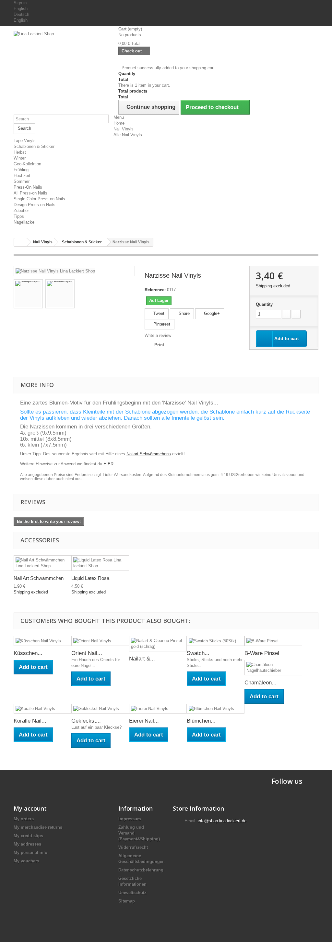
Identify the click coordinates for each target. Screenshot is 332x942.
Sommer (22, 181)
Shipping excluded (273, 285)
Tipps (19, 216)
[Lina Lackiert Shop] (61, 65)
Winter (20, 158)
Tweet (158, 313)
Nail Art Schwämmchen (39, 578)
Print (159, 344)
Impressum (129, 818)
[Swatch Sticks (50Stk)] (215, 641)
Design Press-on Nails (34, 204)
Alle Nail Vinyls (127, 134)
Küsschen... (28, 653)
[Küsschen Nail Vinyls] (42, 641)
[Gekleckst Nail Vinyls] (100, 709)
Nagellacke (24, 222)
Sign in (20, 2)
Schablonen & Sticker (34, 146)
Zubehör (21, 210)
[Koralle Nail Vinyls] (42, 709)
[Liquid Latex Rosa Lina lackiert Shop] (100, 563)
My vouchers (26, 861)
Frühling (21, 169)
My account (30, 808)
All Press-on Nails (30, 193)
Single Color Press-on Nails (39, 198)
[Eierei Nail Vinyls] (158, 709)
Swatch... (198, 653)
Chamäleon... (260, 683)
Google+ (211, 313)
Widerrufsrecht (133, 847)
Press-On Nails (28, 187)
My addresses (27, 844)
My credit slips (28, 835)
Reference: (155, 289)
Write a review (158, 335)
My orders (24, 818)
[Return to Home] (20, 242)
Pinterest (161, 324)
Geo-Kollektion (27, 163)
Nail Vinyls (123, 129)
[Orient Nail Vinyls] (100, 641)
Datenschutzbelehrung (140, 870)
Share (183, 313)
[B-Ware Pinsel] (273, 641)
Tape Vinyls (25, 140)
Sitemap (126, 901)
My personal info (30, 852)
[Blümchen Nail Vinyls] (215, 709)
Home (118, 123)
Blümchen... (201, 721)
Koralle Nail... (30, 721)
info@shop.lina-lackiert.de (222, 820)
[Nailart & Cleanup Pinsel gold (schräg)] (158, 643)
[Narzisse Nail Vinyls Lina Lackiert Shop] (55, 270)
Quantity (264, 304)
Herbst (20, 152)
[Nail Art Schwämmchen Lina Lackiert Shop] (42, 563)
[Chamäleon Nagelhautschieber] (273, 667)
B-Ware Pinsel (261, 653)
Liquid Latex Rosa (90, 578)
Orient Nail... (86, 653)
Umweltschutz (132, 892)
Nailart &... (142, 659)
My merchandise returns (38, 827)
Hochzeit (22, 175)
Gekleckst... (86, 721)
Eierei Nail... (144, 721)
